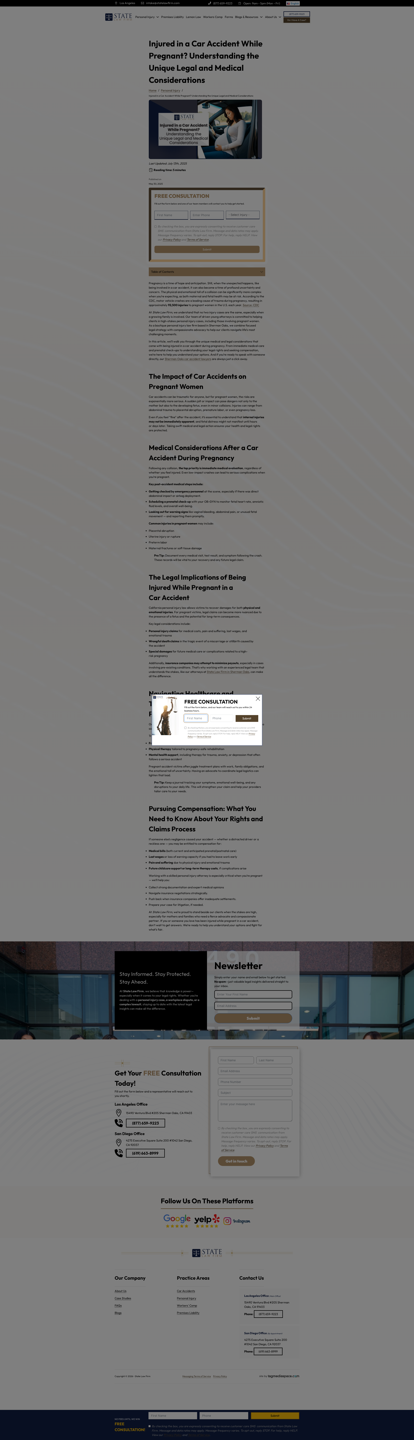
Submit (246, 718)
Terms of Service (204, 736)
